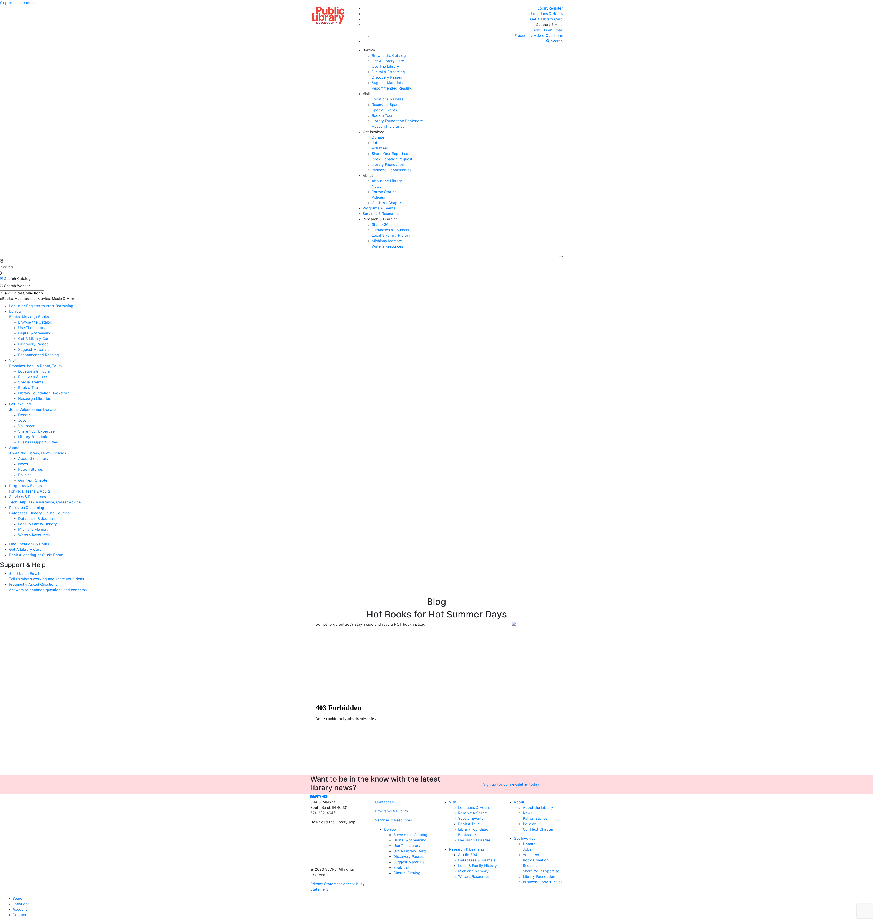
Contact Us (385, 802)
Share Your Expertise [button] (390, 153)
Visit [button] (366, 93)
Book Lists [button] (402, 867)
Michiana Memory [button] (387, 241)
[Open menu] (561, 256)
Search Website (17, 286)
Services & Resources (393, 820)
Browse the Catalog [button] (389, 55)
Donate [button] (378, 137)
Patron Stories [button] (384, 191)
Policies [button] (378, 197)
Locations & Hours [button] (387, 99)
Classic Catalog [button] (406, 873)
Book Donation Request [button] (392, 159)
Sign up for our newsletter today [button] (511, 784)
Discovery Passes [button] (387, 77)
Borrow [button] (369, 50)
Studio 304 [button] (381, 224)
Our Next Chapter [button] (387, 202)
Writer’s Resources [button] (387, 246)
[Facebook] (312, 796)
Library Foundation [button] (388, 164)
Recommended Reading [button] (392, 88)
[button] (550, 8)
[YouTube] (326, 796)
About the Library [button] (387, 181)
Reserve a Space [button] (386, 104)
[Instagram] (322, 796)
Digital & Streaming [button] (388, 72)
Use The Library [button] (385, 66)
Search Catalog (17, 278)
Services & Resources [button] (381, 213)
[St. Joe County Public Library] (328, 14)
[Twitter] (315, 796)
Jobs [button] (376, 142)
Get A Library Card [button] (388, 61)
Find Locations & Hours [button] (29, 544)
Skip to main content (18, 2)
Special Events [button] (384, 110)
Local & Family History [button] (391, 235)
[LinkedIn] (318, 796)
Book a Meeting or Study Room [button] (36, 555)
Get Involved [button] (373, 131)
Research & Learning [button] (380, 219)
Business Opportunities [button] (391, 170)
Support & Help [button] (549, 24)
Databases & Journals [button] (390, 230)
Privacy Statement (326, 883)
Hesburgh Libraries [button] (388, 126)
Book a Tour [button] (382, 115)
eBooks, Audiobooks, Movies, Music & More (37, 298)
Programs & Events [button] (379, 208)
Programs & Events (391, 811)
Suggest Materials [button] (387, 82)
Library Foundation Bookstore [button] (397, 121)
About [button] (368, 175)
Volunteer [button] (380, 148)
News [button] (376, 186)
